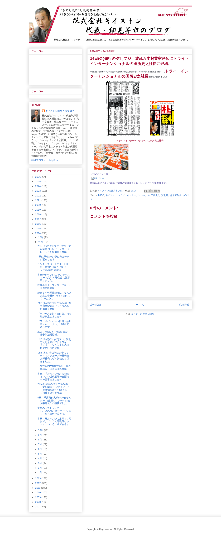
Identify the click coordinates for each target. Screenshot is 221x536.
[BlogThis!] (149, 190)
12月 (41, 237)
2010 (38, 492)
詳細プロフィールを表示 (44, 160)
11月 (41, 242)
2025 (38, 181)
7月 (40, 444)
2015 (38, 228)
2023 (38, 190)
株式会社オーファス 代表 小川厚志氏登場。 (54, 286)
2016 (38, 223)
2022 (38, 195)
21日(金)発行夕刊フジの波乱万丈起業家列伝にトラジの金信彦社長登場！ (54, 306)
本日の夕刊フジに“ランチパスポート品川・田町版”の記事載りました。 (53, 277)
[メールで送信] (145, 190)
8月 (40, 439)
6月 (40, 449)
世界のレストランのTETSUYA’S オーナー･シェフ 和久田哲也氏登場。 (54, 411)
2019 (38, 209)
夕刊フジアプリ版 (99, 174)
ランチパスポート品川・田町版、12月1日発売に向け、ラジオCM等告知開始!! (54, 267)
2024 (38, 186)
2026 (38, 176)
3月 (40, 463)
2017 (38, 219)
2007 (38, 506)
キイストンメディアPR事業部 (146, 183)
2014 (38, 233)
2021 (38, 200)
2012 (38, 483)
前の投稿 (184, 304)
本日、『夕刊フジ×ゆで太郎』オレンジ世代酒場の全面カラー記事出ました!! (53, 376)
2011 (38, 487)
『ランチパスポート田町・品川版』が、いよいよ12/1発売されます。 (54, 324)
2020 (38, 205)
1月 (40, 472)
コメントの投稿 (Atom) (142, 314)
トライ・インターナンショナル (134, 195)
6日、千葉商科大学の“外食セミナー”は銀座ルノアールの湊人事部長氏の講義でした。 (54, 400)
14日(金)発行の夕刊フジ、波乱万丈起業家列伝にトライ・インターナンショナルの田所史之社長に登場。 (54, 343)
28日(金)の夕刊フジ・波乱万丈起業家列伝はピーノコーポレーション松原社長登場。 (54, 249)
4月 (40, 458)
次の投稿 (95, 304)
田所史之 (155, 195)
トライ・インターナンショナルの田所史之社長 (140, 140)
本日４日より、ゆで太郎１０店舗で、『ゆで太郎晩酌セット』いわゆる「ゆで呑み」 (54, 421)
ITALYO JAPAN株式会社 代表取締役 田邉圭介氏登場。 (54, 367)
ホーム (140, 304)
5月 (40, 453)
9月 (40, 435)
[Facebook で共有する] (155, 190)
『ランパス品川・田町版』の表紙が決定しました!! (54, 315)
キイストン (111, 195)
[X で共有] (152, 190)
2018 (38, 214)
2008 (38, 502)
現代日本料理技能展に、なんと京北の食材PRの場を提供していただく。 (54, 295)
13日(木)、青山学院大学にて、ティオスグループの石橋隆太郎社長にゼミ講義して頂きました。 (54, 357)
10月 (41, 430)
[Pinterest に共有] (158, 190)
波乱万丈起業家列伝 (171, 195)
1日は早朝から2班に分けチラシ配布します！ (53, 258)
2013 (38, 478)
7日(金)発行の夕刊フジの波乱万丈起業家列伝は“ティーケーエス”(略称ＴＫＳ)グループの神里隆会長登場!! (53, 388)
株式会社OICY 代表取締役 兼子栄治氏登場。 (53, 333)
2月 (40, 467)
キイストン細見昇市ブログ (59, 111)
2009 (38, 497)
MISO (101, 195)
